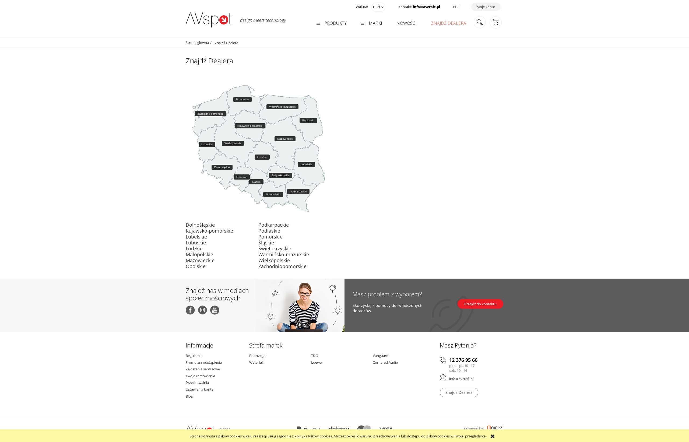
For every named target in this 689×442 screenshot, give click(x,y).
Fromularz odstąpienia (204, 362)
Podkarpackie (273, 225)
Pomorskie (270, 236)
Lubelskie (196, 236)
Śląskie (266, 242)
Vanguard (380, 355)
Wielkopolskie (274, 260)
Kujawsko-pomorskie (209, 230)
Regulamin (194, 355)
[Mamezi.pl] (495, 428)
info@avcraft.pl (426, 6)
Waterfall (256, 362)
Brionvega (257, 355)
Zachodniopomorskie (282, 266)
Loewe (316, 362)
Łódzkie (194, 248)
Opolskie (196, 266)
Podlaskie (269, 230)
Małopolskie (199, 254)
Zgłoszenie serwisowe (203, 369)
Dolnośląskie (200, 225)
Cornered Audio (385, 362)
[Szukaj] (479, 22)
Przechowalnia (197, 382)
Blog (189, 396)
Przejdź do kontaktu (480, 303)
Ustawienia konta (199, 389)
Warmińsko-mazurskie (283, 254)
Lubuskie (196, 242)
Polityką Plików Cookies (313, 436)
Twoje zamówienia (200, 375)
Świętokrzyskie (274, 248)
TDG (314, 355)
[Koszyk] (496, 22)
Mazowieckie (200, 260)
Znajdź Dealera (459, 392)
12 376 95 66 (463, 360)
